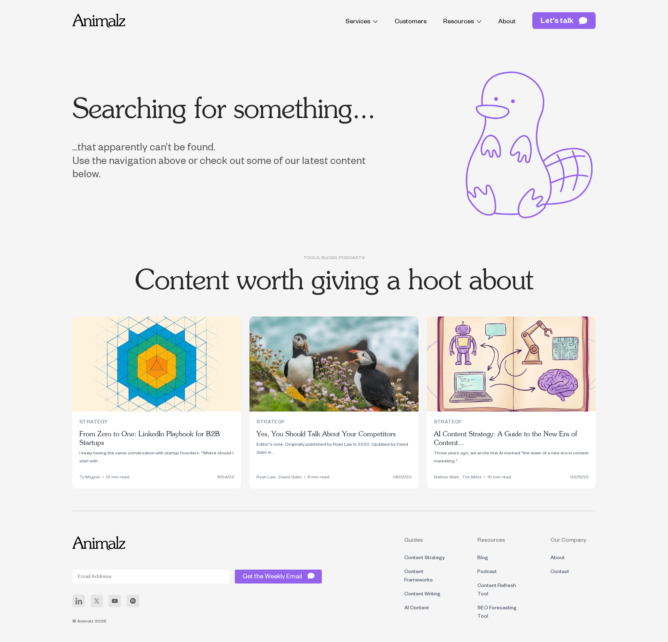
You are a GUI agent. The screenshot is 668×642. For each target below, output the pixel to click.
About (507, 22)
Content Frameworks (418, 577)
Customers (411, 22)
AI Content (416, 608)
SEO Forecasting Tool (497, 613)
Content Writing (422, 594)
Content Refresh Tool (496, 590)
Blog (482, 558)
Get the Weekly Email (272, 577)
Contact (559, 572)
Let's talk (557, 22)
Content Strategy (424, 558)
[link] (78, 601)
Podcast (487, 572)
